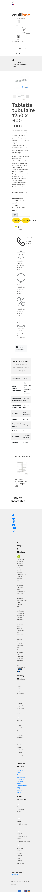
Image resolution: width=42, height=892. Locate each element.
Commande (21, 777)
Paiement (20, 779)
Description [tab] (21, 364)
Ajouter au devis (26, 220)
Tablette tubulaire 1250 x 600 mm (20, 64)
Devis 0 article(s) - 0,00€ (18, 40)
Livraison (20, 781)
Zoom (25, 87)
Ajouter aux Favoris (21, 228)
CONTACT (23, 49)
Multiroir (15, 874)
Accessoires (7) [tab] (21, 367)
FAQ (18, 788)
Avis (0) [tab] (21, 370)
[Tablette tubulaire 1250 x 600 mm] (21, 96)
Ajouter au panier (17, 220)
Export (19, 783)
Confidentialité (22, 785)
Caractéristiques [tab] (21, 361)
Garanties (20, 770)
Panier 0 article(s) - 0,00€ (24, 33)
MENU (18, 54)
